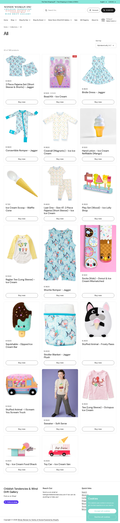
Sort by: (98, 41)
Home (6, 27)
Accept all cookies (102, 511)
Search (84, 492)
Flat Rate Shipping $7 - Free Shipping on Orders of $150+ (60, 2)
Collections (13, 27)
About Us (85, 495)
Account (95, 10)
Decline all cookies (102, 517)
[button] (108, 10)
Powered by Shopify (51, 520)
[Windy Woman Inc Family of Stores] (18, 10)
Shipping (85, 501)
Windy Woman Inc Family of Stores (31, 520)
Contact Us (86, 498)
